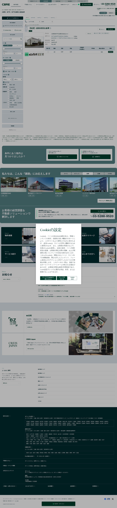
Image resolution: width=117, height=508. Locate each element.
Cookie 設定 (72, 278)
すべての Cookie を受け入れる (48, 278)
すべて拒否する (62, 278)
